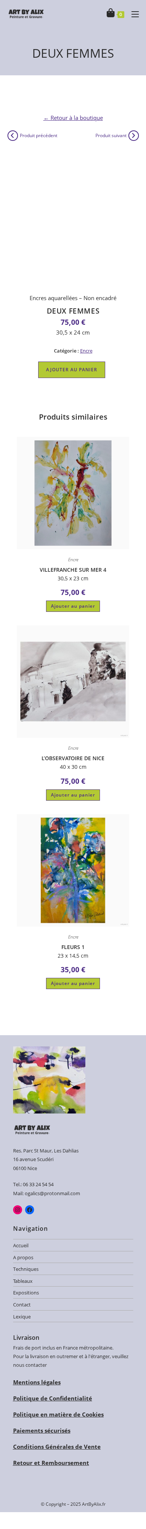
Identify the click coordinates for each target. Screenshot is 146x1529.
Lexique (22, 1316)
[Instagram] (17, 1209)
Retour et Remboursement (51, 1462)
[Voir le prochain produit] (133, 135)
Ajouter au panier (71, 369)
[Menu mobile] (132, 14)
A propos (23, 1257)
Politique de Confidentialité (52, 1398)
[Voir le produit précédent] (12, 135)
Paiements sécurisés (41, 1430)
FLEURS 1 (73, 947)
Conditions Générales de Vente (57, 1446)
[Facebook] (29, 1209)
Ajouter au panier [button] (73, 606)
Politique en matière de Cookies (58, 1414)
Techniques (26, 1269)
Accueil (20, 1245)
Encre (86, 350)
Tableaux (23, 1281)
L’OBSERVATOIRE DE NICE (73, 758)
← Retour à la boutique (73, 117)
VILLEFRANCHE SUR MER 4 (73, 569)
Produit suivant (111, 135)
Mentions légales (37, 1382)
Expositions (26, 1292)
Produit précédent (38, 135)
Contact (22, 1304)
